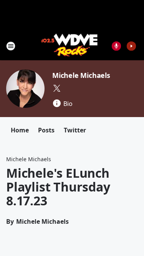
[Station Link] (69, 45)
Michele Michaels (81, 75)
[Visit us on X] (56, 88)
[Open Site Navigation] (10, 46)
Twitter (75, 130)
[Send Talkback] (116, 46)
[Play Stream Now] (131, 46)
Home (20, 130)
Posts (46, 130)
